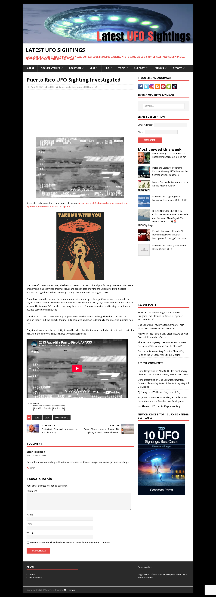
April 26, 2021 (37, 86)
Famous (159, 68)
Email (29, 523)
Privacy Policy (35, 577)
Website (31, 533)
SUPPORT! (139, 68)
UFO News (88, 86)
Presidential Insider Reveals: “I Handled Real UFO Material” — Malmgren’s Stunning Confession (169, 235)
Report (177, 68)
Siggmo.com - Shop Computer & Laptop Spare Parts (162, 574)
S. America (77, 86)
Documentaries (50, 68)
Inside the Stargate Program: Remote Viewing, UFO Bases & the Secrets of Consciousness (170, 171)
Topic (121, 68)
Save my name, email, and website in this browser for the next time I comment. (70, 542)
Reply (32, 467)
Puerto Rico (61, 417)
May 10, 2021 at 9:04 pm (36, 455)
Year (93, 68)
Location (75, 68)
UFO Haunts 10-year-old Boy (166, 392)
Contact (32, 574)
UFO (107, 68)
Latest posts (65, 86)
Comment (32, 490)
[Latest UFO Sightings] (108, 41)
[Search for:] (163, 106)
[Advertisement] (56, 112)
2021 (47, 417)
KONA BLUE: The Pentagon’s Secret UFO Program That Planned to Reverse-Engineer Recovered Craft (160, 316)
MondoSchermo (145, 577)
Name (30, 514)
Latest (30, 68)
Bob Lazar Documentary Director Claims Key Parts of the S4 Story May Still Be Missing (163, 383)
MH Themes (69, 590)
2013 (37, 417)
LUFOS (51, 86)
